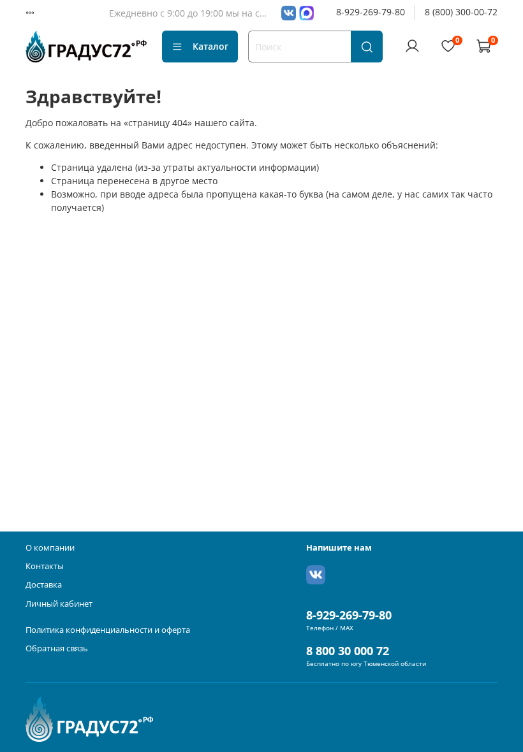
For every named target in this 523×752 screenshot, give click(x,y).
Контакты (45, 566)
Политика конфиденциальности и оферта (108, 630)
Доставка (44, 584)
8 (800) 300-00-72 (461, 12)
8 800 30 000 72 (347, 650)
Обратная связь (57, 648)
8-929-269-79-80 (370, 12)
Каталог (210, 46)
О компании (50, 547)
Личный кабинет (59, 603)
